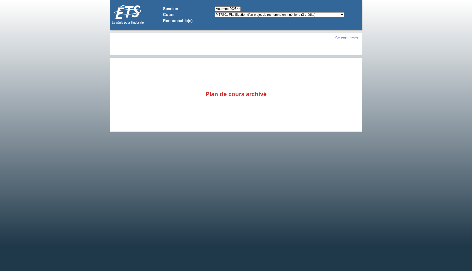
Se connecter (346, 38)
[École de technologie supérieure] (128, 23)
